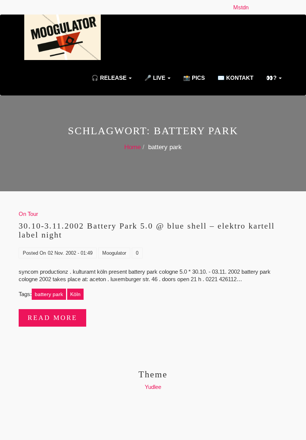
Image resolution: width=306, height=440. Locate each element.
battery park (49, 294)
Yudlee (153, 387)
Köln (75, 294)
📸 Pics (193, 78)
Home (132, 147)
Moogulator (114, 253)
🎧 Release (109, 78)
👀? (271, 78)
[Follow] (254, 7)
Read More (52, 317)
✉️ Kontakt (234, 78)
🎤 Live (155, 78)
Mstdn (242, 7)
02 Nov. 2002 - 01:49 (70, 253)
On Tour (28, 214)
